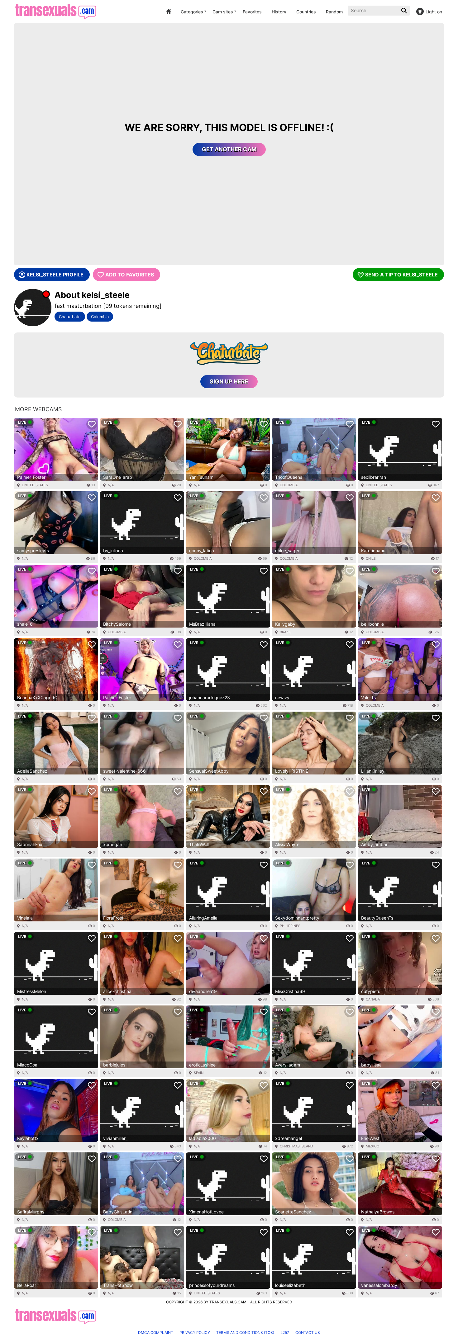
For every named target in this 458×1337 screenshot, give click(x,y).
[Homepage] (55, 11)
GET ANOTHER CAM (229, 149)
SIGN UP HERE (229, 381)
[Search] (404, 11)
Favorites (252, 11)
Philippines (290, 926)
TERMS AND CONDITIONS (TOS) (245, 1332)
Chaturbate (70, 316)
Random (334, 11)
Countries (306, 11)
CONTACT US (307, 1332)
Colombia (100, 316)
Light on (434, 11)
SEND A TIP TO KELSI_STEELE (401, 274)
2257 (284, 1332)
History (279, 11)
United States (35, 485)
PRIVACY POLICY (194, 1332)
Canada (373, 999)
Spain (198, 1073)
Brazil (285, 632)
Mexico (372, 1146)
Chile (371, 558)
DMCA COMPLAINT (155, 1332)
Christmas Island (296, 1146)
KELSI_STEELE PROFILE (54, 274)
